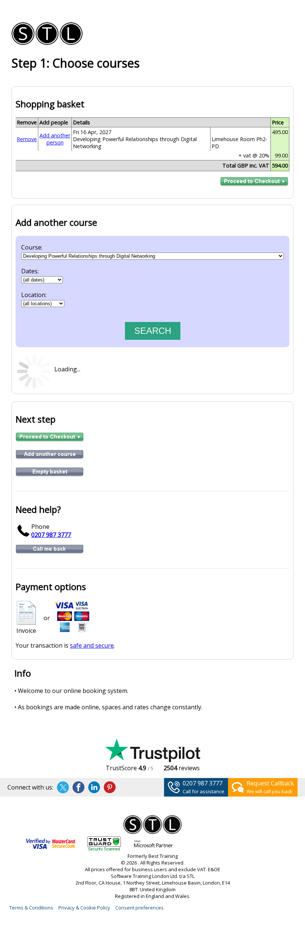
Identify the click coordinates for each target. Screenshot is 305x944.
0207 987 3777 (51, 535)
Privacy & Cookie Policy (84, 907)
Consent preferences (139, 907)
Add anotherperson (54, 139)
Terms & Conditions (31, 907)
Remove (27, 139)
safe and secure (92, 645)
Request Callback (270, 783)
